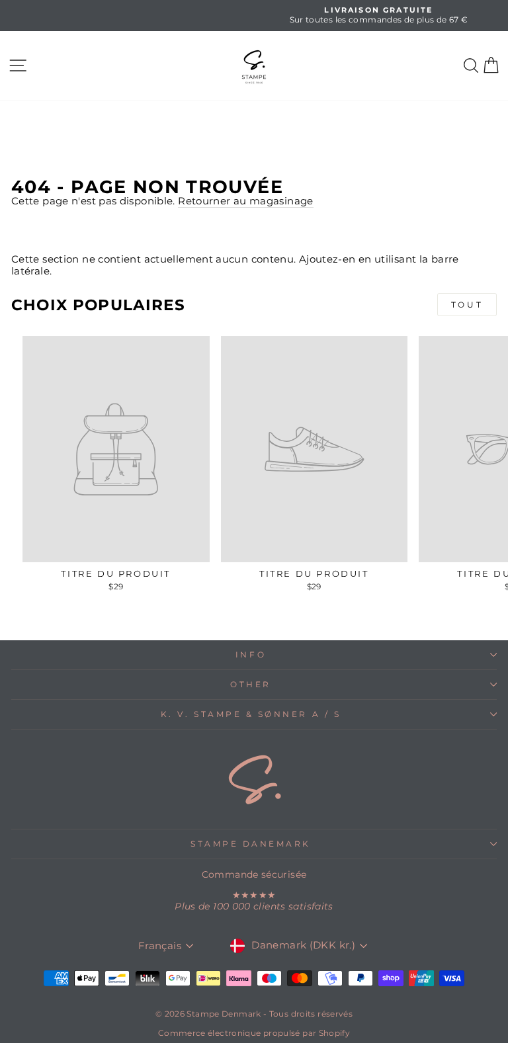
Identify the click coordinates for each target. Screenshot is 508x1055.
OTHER (250, 684)
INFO (250, 654)
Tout (467, 305)
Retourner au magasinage (245, 201)
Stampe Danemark (250, 844)
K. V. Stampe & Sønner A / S (251, 714)
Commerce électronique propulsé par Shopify (254, 1033)
